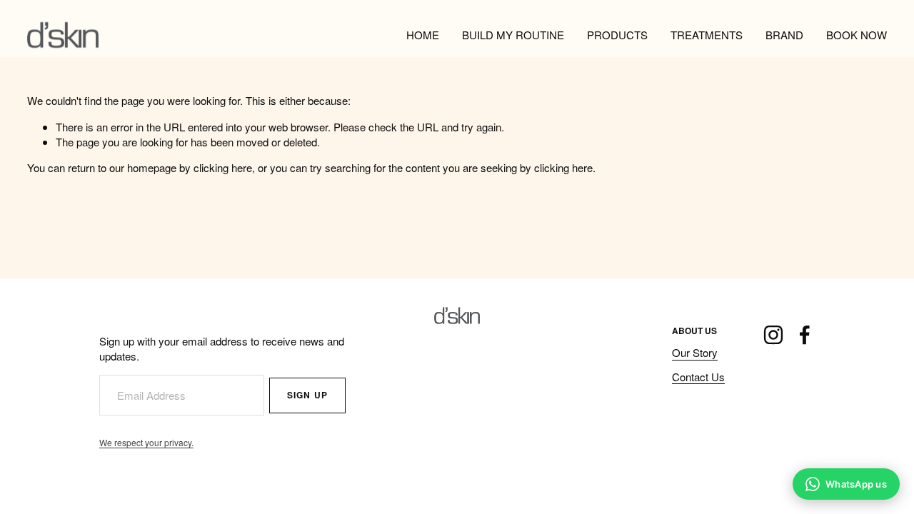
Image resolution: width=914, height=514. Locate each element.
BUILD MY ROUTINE (513, 34)
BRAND (784, 34)
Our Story (695, 352)
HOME (422, 34)
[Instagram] (773, 335)
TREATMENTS (707, 34)
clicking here (223, 167)
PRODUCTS (617, 34)
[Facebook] (805, 335)
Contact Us (698, 376)
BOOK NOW (856, 34)
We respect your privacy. (146, 442)
